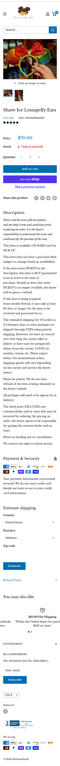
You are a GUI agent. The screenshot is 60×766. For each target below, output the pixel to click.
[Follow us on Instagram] (5, 711)
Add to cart (30, 169)
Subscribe (15, 679)
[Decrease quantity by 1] (21, 157)
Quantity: (9, 157)
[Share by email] (54, 198)
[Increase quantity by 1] (39, 157)
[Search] (53, 29)
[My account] (47, 14)
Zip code (9, 545)
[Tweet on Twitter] (48, 198)
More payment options (30, 186)
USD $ (8, 695)
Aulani (8, 117)
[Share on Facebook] (36, 198)
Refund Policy (12, 580)
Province (9, 530)
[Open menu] (4, 14)
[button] (11, 122)
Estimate (14, 566)
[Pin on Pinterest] (42, 198)
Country (9, 515)
